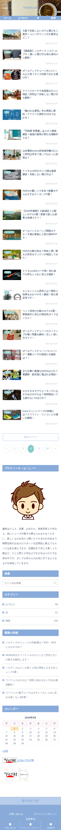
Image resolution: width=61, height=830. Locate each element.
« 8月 (5, 751)
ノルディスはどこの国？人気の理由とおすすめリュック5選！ (32, 669)
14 (47, 448)
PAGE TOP (31, 800)
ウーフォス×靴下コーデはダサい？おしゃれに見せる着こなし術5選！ (31, 695)
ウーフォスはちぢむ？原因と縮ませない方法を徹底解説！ (32, 682)
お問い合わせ (16, 814)
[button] (55, 583)
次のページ (30, 437)
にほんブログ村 (25, 760)
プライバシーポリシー (45, 814)
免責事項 (30, 819)
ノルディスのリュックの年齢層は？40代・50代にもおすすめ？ (31, 644)
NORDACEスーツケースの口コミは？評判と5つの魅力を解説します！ (31, 657)
